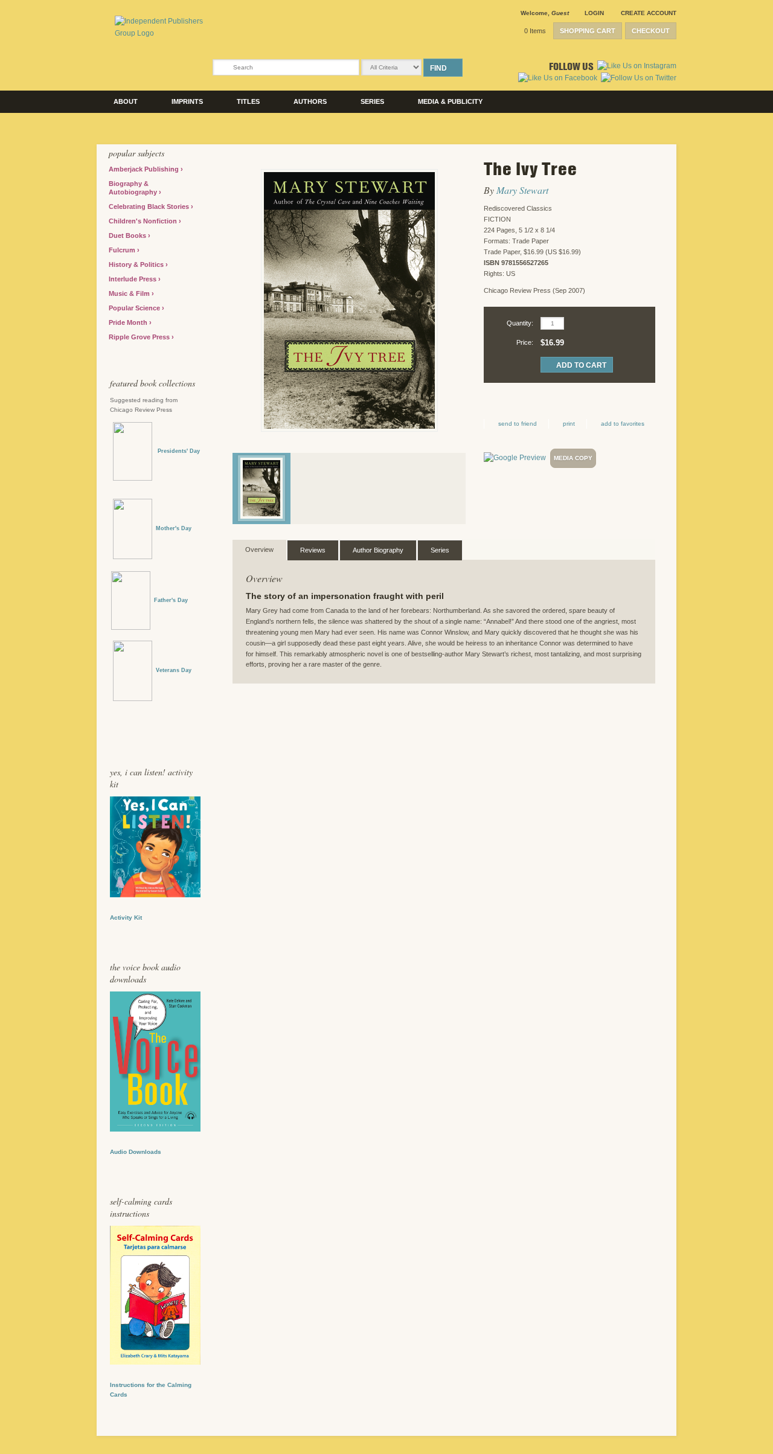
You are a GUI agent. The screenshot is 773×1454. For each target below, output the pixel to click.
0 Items (535, 30)
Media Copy (573, 458)
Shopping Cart (587, 30)
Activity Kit (126, 917)
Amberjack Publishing (145, 169)
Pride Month (129, 322)
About (126, 101)
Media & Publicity (450, 101)
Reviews (313, 550)
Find (438, 68)
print (569, 423)
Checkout (651, 30)
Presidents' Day (176, 451)
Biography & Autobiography (134, 188)
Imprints (187, 101)
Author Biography (378, 550)
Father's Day (171, 600)
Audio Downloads (135, 1151)
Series (372, 101)
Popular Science (135, 308)
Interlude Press (133, 279)
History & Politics (137, 264)
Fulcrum (123, 250)
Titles (248, 101)
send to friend (517, 423)
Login (594, 13)
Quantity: (520, 323)
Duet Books (128, 235)
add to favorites (622, 423)
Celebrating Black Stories (150, 206)
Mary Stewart (522, 190)
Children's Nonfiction (144, 221)
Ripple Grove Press (140, 337)
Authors (310, 101)
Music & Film (130, 293)
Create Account (648, 13)
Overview (259, 549)
